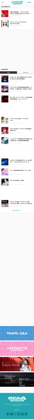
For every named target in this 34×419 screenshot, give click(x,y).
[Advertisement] (17, 48)
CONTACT (17, 409)
